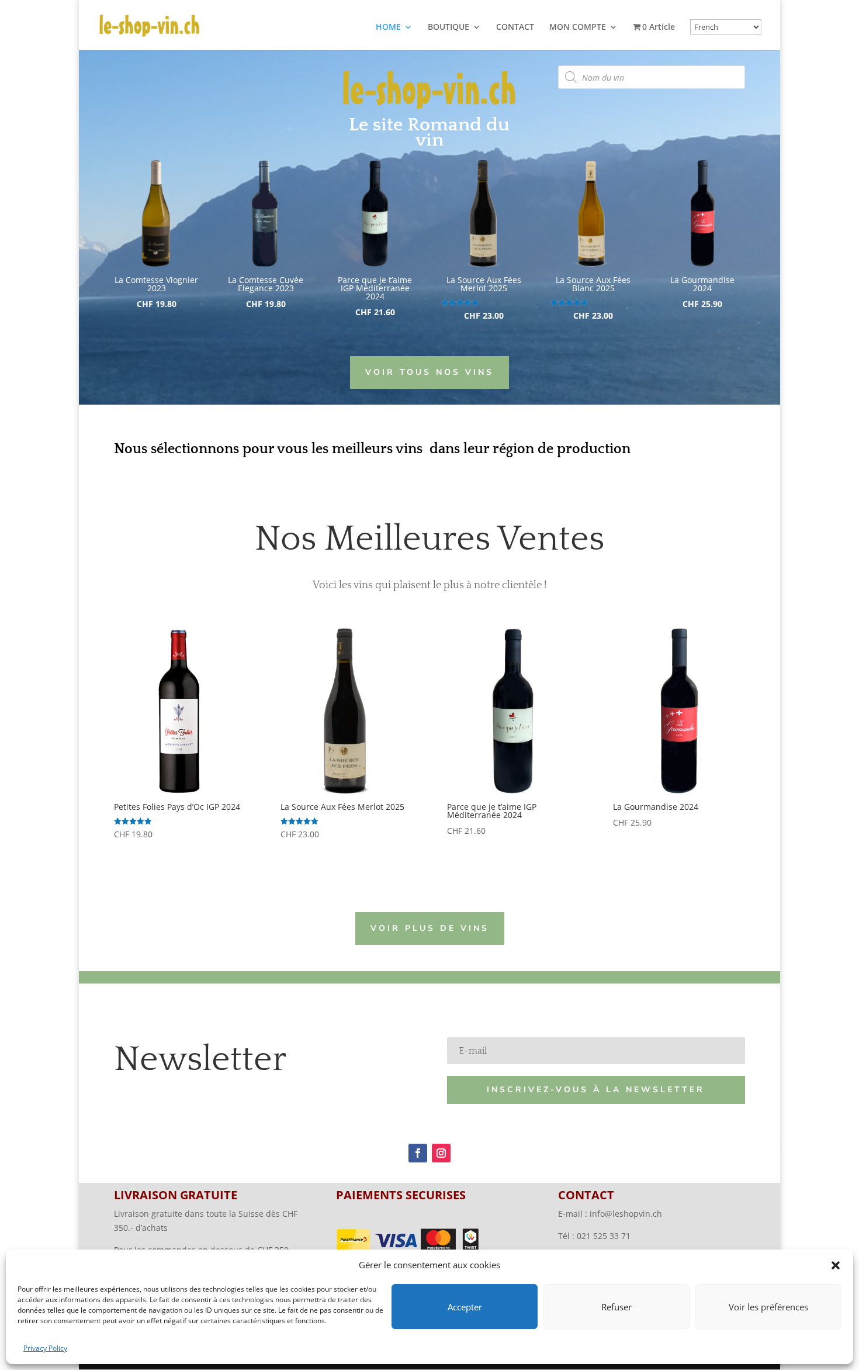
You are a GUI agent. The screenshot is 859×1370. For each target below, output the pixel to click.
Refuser (616, 1307)
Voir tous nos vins (429, 372)
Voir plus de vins (429, 928)
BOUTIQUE (448, 27)
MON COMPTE (577, 27)
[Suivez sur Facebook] (417, 1153)
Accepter (465, 1307)
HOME (388, 27)
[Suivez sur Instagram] (441, 1153)
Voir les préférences (768, 1307)
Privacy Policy (45, 1348)
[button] (835, 1265)
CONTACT (515, 27)
